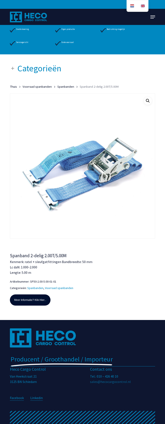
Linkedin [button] (36, 398)
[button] (152, 17)
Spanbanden (65, 87)
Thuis (13, 87)
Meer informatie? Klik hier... (30, 300)
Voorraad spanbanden (37, 87)
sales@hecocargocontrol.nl (110, 382)
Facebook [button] (17, 398)
